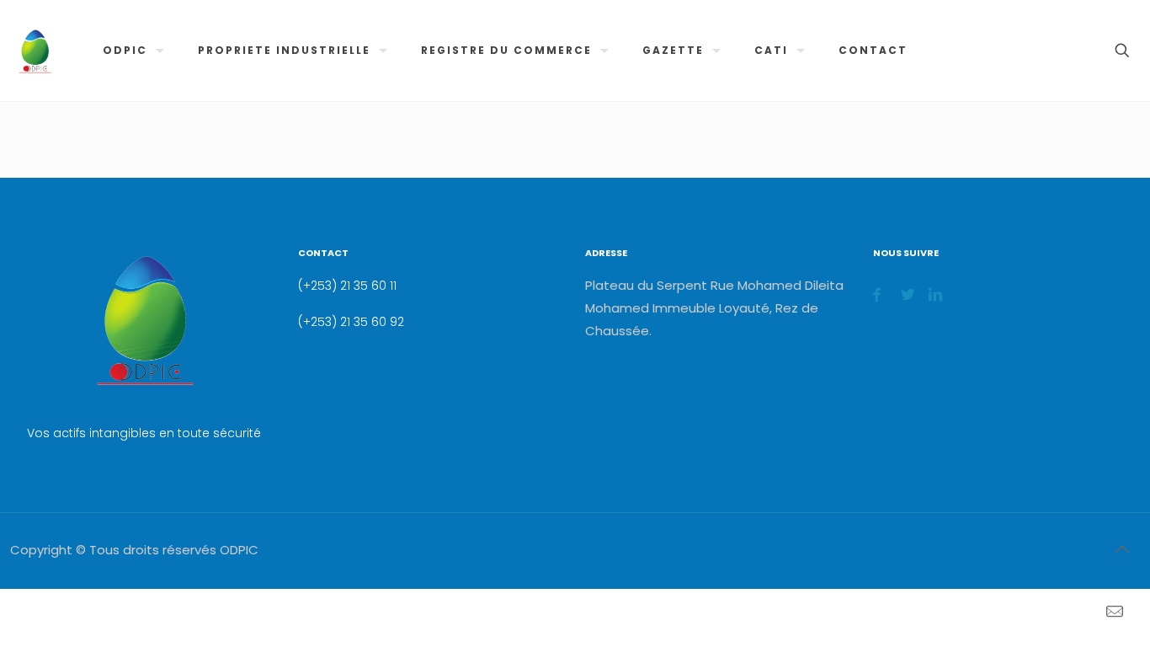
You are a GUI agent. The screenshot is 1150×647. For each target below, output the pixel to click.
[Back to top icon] (1121, 549)
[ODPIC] (34, 50)
